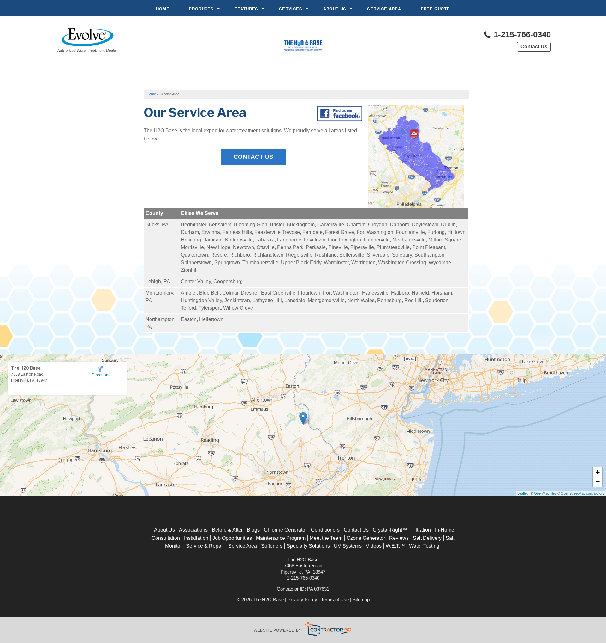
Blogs (253, 530)
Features (246, 9)
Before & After (227, 530)
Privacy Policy (302, 599)
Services (290, 9)
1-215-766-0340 (521, 34)
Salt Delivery (427, 538)
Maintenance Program (281, 538)
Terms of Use (335, 599)
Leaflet (522, 493)
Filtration (421, 530)
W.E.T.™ (395, 546)
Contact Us (533, 46)
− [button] (598, 482)
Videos (374, 546)
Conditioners (325, 530)
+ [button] (598, 472)
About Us (334, 9)
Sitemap (361, 599)
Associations (193, 530)
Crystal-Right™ (390, 530)
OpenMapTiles (545, 493)
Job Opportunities (232, 538)
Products (201, 9)
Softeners (271, 546)
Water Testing (424, 546)
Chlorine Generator (285, 530)
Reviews (399, 538)
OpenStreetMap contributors (582, 493)
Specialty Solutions (308, 546)
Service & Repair (205, 546)
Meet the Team (326, 538)
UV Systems (348, 546)
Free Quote (435, 9)
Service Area (384, 9)
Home (162, 9)
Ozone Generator (366, 538)
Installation (196, 538)
